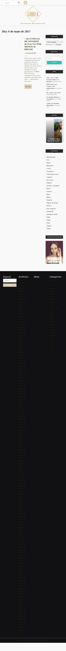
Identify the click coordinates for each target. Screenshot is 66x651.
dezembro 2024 (22, 299)
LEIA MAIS (28, 87)
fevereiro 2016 (22, 541)
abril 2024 (21, 319)
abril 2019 (21, 441)
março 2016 (21, 538)
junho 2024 (21, 313)
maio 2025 (21, 294)
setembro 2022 (22, 352)
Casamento (50, 171)
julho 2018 (21, 463)
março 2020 (21, 413)
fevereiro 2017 (22, 510)
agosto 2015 (21, 558)
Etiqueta (49, 182)
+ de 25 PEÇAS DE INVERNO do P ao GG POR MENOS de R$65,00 (32, 44)
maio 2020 (21, 408)
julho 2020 (21, 402)
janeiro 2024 (22, 327)
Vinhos (48, 228)
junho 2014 (21, 597)
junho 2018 (21, 466)
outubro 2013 (22, 619)
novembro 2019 (22, 422)
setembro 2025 (22, 288)
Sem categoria (51, 208)
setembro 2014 (22, 588)
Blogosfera (49, 165)
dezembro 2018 (22, 449)
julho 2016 (21, 527)
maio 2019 (21, 438)
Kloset (48, 188)
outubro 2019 (22, 424)
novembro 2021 (22, 369)
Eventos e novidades (52, 185)
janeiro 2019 (22, 447)
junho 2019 (21, 435)
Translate (58, 44)
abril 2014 (21, 602)
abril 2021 (21, 380)
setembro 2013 (22, 622)
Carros (48, 168)
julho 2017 (21, 497)
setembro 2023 (22, 335)
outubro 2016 (22, 522)
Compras (49, 177)
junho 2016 (21, 530)
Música (48, 197)
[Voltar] (47, 131)
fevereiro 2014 (22, 608)
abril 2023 (21, 346)
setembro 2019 (22, 427)
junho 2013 (21, 627)
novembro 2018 (22, 452)
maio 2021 (21, 377)
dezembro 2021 (22, 366)
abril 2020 (21, 410)
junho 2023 (21, 344)
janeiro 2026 (22, 285)
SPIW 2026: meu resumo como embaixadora (51, 86)
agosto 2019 (21, 430)
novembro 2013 (22, 616)
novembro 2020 (22, 394)
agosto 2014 (21, 591)
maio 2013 (21, 630)
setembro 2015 (22, 555)
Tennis (48, 220)
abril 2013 (21, 633)
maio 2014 (21, 599)
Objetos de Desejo (52, 203)
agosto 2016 (21, 524)
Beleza (48, 162)
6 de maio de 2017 (31, 53)
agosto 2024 (21, 308)
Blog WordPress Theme (27, 640)
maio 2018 (21, 469)
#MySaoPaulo (50, 157)
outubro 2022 (22, 349)
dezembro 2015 (22, 547)
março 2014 (21, 605)
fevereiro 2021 (22, 385)
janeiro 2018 (22, 480)
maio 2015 (21, 566)
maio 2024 (21, 316)
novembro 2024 (22, 302)
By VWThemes (41, 640)
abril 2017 (21, 505)
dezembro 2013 (22, 613)
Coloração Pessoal (52, 174)
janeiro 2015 (22, 577)
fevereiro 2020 (22, 416)
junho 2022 (21, 355)
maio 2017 (21, 502)
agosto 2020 (21, 399)
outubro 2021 (22, 372)
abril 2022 (21, 358)
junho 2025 (21, 291)
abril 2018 (21, 472)
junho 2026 (21, 280)
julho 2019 (21, 433)
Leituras (49, 191)
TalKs (48, 217)
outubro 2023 (22, 333)
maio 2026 (21, 283)
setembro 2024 (22, 305)
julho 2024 (21, 310)
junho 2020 (21, 405)
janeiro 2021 (22, 388)
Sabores (49, 205)
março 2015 (21, 572)
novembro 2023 (22, 330)
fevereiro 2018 (22, 477)
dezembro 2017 (22, 483)
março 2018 (21, 474)
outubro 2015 (22, 552)
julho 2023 (21, 341)
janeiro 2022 (22, 363)
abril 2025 (21, 296)
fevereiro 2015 (22, 574)
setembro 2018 (22, 458)
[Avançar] (61, 131)
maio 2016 (21, 533)
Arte (47, 160)
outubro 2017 (22, 488)
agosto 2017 (21, 494)
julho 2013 (21, 624)
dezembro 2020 (22, 391)
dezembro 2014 (22, 580)
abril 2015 (21, 569)
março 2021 (21, 383)
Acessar (36, 280)
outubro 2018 (22, 455)
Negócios (49, 200)
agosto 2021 (21, 374)
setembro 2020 (22, 396)
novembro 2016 (22, 519)
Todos (48, 223)
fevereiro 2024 (22, 324)
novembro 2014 (22, 583)
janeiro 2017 (22, 513)
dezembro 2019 (22, 419)
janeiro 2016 (22, 544)
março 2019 (21, 444)
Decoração (49, 180)
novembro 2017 (22, 485)
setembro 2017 (22, 491)
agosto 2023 (21, 338)
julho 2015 (21, 560)
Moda (48, 194)
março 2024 (21, 322)
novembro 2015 (22, 549)
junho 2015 (21, 563)
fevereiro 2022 (22, 360)
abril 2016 (21, 535)
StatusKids (49, 211)
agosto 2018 (21, 460)
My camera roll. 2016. (53, 92)
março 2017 (21, 508)
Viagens (48, 225)
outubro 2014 (22, 585)
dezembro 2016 (22, 516)
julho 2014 (21, 594)
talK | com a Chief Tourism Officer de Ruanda (52, 79)
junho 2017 (21, 499)
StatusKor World (51, 214)
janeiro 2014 (22, 610)
